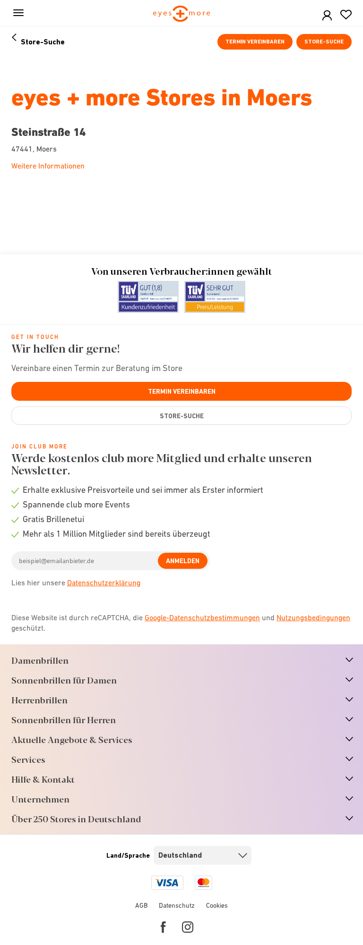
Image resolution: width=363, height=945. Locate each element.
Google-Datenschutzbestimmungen (202, 617)
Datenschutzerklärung (103, 582)
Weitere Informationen (48, 165)
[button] (327, 15)
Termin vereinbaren (255, 41)
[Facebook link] (163, 927)
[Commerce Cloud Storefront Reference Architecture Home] (182, 14)
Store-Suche (324, 41)
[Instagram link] (187, 927)
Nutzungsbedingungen (313, 617)
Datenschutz (177, 905)
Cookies (217, 905)
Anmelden (182, 561)
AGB (141, 905)
